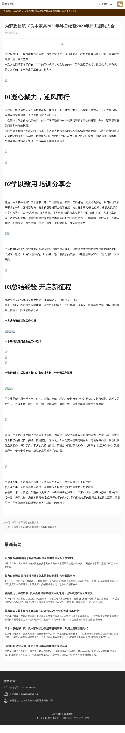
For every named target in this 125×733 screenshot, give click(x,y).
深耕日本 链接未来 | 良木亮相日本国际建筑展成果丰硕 (36, 646)
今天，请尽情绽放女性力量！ (26, 522)
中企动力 (78, 718)
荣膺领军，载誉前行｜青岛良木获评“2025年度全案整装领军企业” (42, 610)
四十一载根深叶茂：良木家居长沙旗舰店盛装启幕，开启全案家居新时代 (46, 628)
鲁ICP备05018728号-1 (47, 718)
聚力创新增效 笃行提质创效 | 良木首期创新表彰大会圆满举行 (40, 575)
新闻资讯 (17, 11)
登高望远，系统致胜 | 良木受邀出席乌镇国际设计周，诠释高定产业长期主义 (49, 593)
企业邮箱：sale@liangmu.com (23, 694)
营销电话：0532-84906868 (22, 687)
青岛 (87, 718)
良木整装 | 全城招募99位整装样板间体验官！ (34, 527)
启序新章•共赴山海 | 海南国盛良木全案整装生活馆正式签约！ (40, 558)
